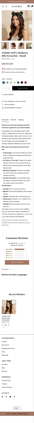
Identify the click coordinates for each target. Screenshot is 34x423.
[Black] (22, 82)
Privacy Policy (6, 380)
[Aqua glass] (11, 82)
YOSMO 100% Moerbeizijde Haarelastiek (6, 318)
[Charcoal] (18, 82)
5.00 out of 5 (21, 243)
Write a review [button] (17, 262)
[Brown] (25, 82)
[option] (17, 25)
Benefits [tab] (13, 120)
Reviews (4, 371)
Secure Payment (7, 387)
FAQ (3, 352)
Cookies (4, 384)
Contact (4, 341)
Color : (7, 79)
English (16, 408)
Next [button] (31, 26)
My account (5, 345)
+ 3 (3, 327)
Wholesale (5, 355)
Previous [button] (3, 26)
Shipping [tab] (21, 120)
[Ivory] (14, 82)
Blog (3, 368)
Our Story (5, 364)
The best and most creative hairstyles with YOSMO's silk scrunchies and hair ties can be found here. (16, 222)
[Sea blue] (3, 82)
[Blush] (7, 82)
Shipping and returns (8, 348)
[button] (6, 59)
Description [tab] (5, 120)
